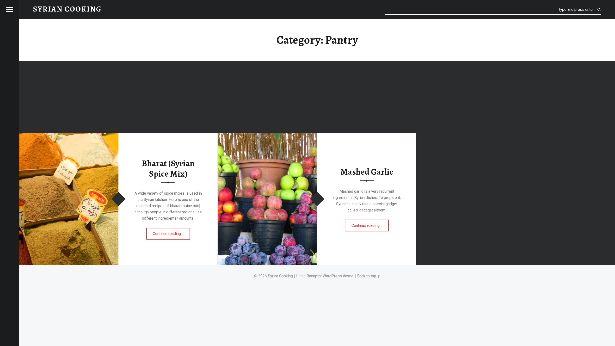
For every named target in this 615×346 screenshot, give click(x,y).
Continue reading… (171, 232)
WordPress (332, 276)
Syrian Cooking (280, 276)
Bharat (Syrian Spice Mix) (168, 168)
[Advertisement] (317, 97)
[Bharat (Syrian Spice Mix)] (68, 136)
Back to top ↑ (368, 276)
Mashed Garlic (366, 171)
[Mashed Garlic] (267, 136)
